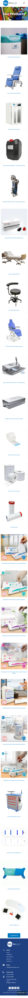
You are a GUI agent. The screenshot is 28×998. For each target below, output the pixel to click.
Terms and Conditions (15, 992)
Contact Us (9, 961)
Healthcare (9, 954)
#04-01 (8, 981)
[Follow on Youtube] (18, 988)
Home (8, 952)
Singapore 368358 (11, 982)
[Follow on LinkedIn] (15, 988)
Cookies (23, 992)
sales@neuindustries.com (12, 967)
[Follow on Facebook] (13, 988)
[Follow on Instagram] (10, 988)
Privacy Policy (6, 992)
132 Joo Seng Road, (11, 979)
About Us (8, 959)
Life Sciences (9, 957)
